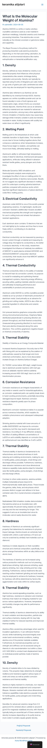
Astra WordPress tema (23, 741)
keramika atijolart (13, 4)
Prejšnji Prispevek (23, 726)
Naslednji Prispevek (23, 730)
